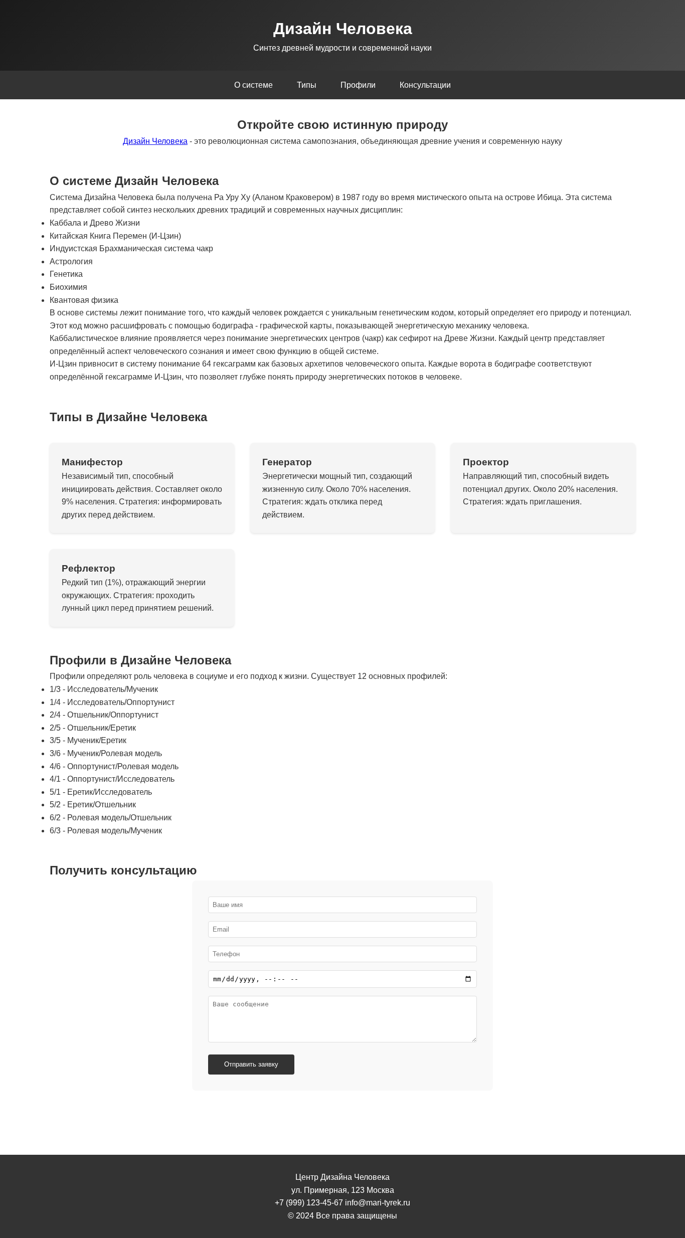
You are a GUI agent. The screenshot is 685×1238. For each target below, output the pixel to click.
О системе (253, 85)
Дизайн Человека (155, 141)
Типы (306, 85)
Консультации (425, 85)
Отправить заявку (251, 1064)
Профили (358, 85)
